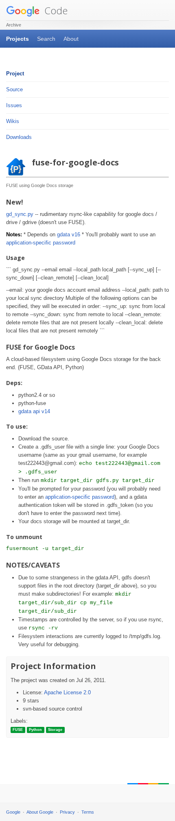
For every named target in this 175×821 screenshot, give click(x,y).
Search (46, 38)
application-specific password (40, 243)
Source (14, 89)
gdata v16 (68, 234)
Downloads (19, 137)
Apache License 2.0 (67, 692)
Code (55, 10)
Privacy (67, 812)
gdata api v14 (34, 411)
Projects (17, 38)
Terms (87, 812)
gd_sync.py (19, 214)
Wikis (12, 121)
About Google (39, 812)
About (71, 38)
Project (15, 73)
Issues (14, 105)
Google (13, 812)
